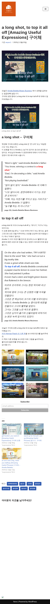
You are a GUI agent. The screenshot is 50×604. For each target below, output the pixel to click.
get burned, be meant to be (37, 379)
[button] (13, 357)
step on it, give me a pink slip (13, 379)
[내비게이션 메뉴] (45, 9)
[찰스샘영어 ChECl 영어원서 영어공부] (9, 9)
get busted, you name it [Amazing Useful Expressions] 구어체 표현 (11, 438)
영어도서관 (6, 488)
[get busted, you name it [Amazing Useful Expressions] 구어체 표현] (12, 429)
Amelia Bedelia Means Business (19, 91)
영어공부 (15, 488)
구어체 (30, 483)
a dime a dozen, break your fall (37, 393)
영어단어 (37, 483)
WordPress (32, 602)
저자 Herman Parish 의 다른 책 (14, 334)
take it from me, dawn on (13, 396)
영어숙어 (24, 488)
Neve (15, 602)
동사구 (22, 483)
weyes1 (8, 42)
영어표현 (32, 488)
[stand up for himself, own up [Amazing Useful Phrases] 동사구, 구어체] (34, 429)
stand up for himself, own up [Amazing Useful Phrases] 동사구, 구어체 (33, 438)
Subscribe (25, 402)
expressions (12, 483)
